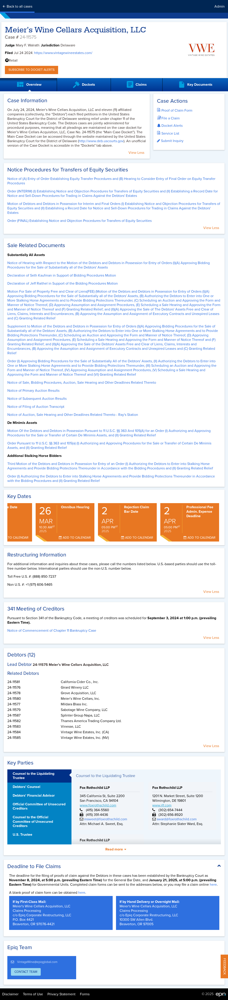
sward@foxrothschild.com (176, 819)
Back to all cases (19, 6)
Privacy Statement (61, 994)
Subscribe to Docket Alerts (31, 70)
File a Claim (170, 118)
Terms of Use (33, 994)
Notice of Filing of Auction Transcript (35, 406)
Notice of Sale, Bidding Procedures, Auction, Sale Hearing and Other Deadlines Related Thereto (81, 382)
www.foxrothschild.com (98, 805)
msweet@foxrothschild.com (105, 819)
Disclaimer (10, 994)
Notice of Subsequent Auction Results (37, 398)
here (213, 884)
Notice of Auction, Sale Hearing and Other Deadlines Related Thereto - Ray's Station (72, 414)
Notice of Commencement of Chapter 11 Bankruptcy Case (51, 630)
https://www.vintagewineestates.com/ (63, 53)
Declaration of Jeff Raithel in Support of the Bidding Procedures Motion (62, 283)
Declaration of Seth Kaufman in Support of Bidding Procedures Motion (61, 275)
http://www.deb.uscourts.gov (101, 141)
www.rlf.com (161, 805)
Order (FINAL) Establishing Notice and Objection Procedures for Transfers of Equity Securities (79, 221)
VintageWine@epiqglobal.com (37, 962)
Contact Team (25, 972)
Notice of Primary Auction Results (33, 390)
